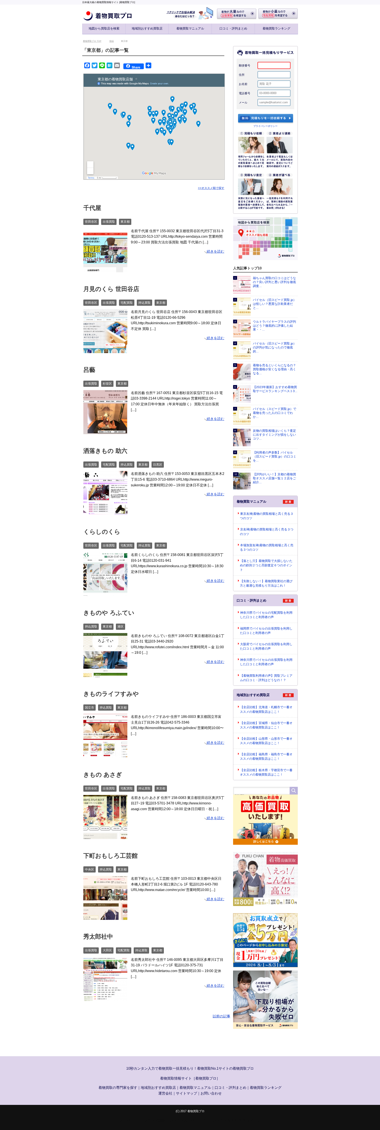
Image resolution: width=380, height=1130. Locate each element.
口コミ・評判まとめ (233, 28)
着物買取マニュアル (190, 28)
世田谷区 (91, 222)
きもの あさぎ (102, 775)
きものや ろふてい (108, 613)
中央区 (89, 870)
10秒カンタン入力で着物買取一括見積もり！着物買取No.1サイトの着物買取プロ (190, 1069)
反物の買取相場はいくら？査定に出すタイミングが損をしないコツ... (274, 435)
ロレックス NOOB (223, 1121)
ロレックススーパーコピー (187, 1121)
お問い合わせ (211, 1094)
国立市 (89, 708)
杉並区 (107, 384)
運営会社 (165, 1094)
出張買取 (109, 222)
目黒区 (157, 465)
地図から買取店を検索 (104, 28)
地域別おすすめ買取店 (147, 28)
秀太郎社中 (98, 937)
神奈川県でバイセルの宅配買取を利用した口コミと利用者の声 (266, 615)
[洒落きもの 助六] (105, 512)
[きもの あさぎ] (105, 836)
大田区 (107, 950)
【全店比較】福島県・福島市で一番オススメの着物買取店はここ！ (266, 757)
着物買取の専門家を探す (118, 1088)
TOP (95, 41)
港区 (120, 627)
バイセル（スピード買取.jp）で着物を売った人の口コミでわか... (274, 413)
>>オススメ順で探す (211, 188)
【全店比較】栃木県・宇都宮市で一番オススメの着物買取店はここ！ (266, 773)
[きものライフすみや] (105, 755)
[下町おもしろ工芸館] (105, 917)
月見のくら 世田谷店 (111, 289)
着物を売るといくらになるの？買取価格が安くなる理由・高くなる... (274, 370)
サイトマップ (186, 1094)
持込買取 (144, 303)
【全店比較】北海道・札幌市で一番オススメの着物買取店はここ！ (266, 710)
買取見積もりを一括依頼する (265, 119)
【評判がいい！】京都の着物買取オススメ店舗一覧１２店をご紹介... (274, 479)
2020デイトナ (250, 1121)
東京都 (125, 222)
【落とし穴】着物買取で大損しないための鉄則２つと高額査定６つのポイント (266, 565)
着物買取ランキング (276, 28)
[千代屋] (105, 269)
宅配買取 (127, 303)
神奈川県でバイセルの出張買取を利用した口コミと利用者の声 (266, 662)
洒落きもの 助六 (105, 451)
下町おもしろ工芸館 (110, 856)
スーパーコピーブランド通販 (142, 1121)
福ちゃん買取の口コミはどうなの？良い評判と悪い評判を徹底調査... (274, 282)
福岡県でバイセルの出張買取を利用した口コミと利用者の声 (266, 631)
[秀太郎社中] (105, 998)
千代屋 (92, 208)
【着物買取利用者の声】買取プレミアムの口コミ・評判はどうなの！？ (266, 678)
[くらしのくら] (105, 593)
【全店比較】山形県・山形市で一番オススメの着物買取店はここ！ (266, 741)
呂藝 (89, 370)
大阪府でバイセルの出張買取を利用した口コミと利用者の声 (266, 647)
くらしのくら (101, 532)
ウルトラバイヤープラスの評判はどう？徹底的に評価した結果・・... (274, 326)
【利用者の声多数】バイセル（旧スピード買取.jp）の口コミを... (274, 457)
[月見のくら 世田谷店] (105, 350)
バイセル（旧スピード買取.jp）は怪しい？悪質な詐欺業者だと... (274, 304)
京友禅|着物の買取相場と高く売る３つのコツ (266, 532)
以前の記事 (221, 1017)
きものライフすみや (111, 694)
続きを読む (215, 252)
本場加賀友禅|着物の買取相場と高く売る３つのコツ (266, 548)
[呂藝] (105, 431)
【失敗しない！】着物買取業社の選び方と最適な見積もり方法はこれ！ (266, 584)
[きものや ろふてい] (105, 674)
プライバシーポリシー (265, 126)
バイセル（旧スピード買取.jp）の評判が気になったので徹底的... (274, 348)
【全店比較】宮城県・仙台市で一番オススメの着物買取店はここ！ (266, 726)
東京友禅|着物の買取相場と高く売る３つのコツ (266, 516)
